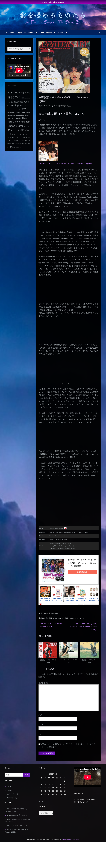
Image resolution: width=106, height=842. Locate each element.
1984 (50, 618)
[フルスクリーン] (28, 75)
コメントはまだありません (62, 106)
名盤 (9, 147)
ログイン (10, 786)
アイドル (81, 618)
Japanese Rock (11, 115)
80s (13, 92)
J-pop (75, 618)
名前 (40, 715)
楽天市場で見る (82, 572)
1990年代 (18, 102)
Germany (10, 109)
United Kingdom (21, 121)
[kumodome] (53, 18)
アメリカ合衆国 (16, 130)
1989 (12, 102)
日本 (13, 147)
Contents (10, 33)
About (60, 33)
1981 (22, 98)
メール (41, 725)
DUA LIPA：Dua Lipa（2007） (17, 825)
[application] (19, 70)
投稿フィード (11, 790)
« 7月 (41, 801)
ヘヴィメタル (23, 140)
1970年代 (22, 93)
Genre (30, 33)
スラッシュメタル (16, 137)
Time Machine (46, 33)
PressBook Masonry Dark (70, 839)
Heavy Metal (10, 112)
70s (8, 93)
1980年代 (44, 618)
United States (15, 125)
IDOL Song (68, 618)
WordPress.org (12, 798)
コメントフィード (12, 794)
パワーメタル (15, 140)
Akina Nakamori (58, 618)
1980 (28, 93)
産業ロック (18, 147)
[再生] (10, 75)
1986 (8, 102)
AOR (25, 106)
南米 (29, 143)
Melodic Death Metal (22, 115)
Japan (51, 613)
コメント (43, 683)
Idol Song (44, 613)
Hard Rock (25, 109)
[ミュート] (25, 75)
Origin (19, 33)
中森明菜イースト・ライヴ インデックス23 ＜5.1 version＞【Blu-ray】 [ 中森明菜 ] (82, 563)
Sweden (18, 118)
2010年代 (14, 105)
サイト (41, 734)
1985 (28, 98)
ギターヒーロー (17, 134)
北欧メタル (23, 143)
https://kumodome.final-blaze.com (53, 2)
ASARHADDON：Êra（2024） (17, 815)
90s (16, 93)
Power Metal (11, 118)
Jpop (56, 613)
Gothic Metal (17, 109)
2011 (21, 106)
